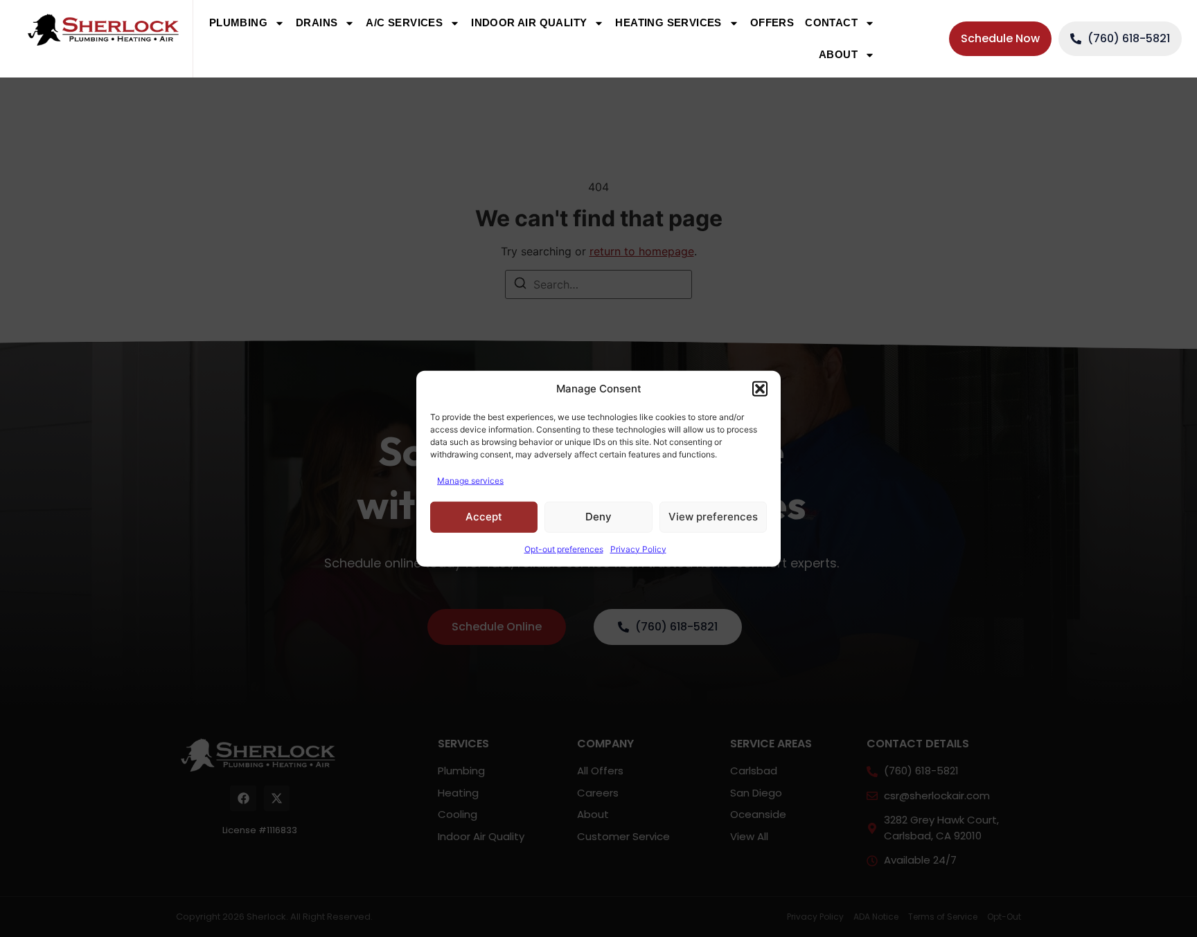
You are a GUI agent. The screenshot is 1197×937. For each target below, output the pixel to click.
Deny (598, 516)
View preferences (713, 516)
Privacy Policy (638, 548)
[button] (760, 389)
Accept (484, 516)
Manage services (470, 480)
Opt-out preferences (563, 548)
